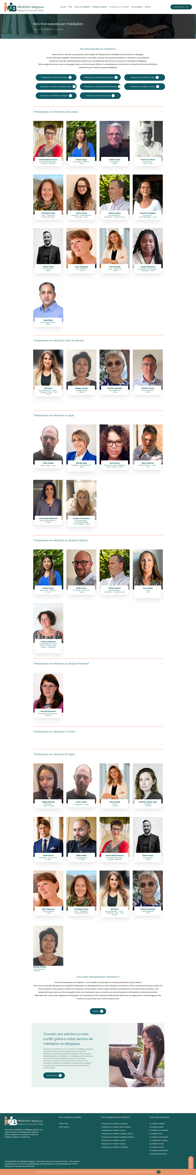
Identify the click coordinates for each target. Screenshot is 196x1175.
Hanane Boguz (81, 160)
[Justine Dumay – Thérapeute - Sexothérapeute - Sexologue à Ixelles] (81, 195)
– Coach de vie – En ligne (48, 858)
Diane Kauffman (148, 463)
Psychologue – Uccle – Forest (148, 162)
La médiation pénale (156, 1127)
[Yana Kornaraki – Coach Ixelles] (115, 248)
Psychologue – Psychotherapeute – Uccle (147, 216)
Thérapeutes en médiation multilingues (114, 1147)
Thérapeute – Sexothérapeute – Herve (81, 466)
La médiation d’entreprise (158, 1154)
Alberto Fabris (48, 267)
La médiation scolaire (156, 1144)
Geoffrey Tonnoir (147, 388)
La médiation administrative (159, 1150)
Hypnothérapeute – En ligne (81, 858)
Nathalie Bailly (81, 463)
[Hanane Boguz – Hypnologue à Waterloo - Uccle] (81, 141)
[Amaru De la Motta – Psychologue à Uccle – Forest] (148, 141)
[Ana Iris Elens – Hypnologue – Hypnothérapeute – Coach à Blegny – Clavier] (115, 444)
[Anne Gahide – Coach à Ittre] (148, 569)
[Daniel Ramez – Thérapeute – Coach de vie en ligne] (48, 837)
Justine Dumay (81, 213)
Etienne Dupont (115, 213)
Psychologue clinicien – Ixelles (48, 323)
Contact (148, 7)
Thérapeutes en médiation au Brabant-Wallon (117, 1133)
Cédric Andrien (48, 463)
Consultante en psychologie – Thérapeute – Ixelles (148, 269)
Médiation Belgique (42, 1108)
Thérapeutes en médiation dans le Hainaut (116, 1127)
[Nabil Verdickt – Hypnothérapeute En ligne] (81, 837)
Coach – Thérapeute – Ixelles (114, 269)
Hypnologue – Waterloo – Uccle (81, 162)
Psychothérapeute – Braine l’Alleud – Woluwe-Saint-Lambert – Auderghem (48, 645)
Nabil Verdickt (81, 855)
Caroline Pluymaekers (81, 518)
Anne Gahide (148, 588)
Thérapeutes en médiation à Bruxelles (114, 1123)
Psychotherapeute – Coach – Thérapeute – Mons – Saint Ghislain (48, 392)
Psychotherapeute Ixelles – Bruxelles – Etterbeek (48, 162)
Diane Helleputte (81, 267)
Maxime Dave (81, 588)
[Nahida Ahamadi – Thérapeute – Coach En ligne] (48, 783)
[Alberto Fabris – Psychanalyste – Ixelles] (48, 248)
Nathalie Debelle (81, 388)
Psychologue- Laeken (114, 162)
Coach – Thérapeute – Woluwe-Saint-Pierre (48, 216)
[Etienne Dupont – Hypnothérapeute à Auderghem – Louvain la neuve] (115, 195)
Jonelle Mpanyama (148, 267)
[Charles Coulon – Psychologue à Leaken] (115, 141)
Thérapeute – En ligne (81, 804)
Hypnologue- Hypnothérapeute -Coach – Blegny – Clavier (114, 466)
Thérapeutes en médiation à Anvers (113, 1140)
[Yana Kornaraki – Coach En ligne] (115, 783)
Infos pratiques (137, 7)
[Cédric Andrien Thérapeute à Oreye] (48, 444)
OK (159, 1172)
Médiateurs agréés (99, 7)
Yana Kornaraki (114, 267)
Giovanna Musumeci (48, 711)
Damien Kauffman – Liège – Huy (148, 466)
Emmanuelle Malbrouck (48, 518)
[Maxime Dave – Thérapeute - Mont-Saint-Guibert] (81, 569)
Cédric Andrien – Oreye (48, 465)
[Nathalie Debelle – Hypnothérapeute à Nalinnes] (81, 370)
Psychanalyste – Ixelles (48, 269)
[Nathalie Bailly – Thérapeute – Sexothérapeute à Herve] (81, 444)
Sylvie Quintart (64, 1127)
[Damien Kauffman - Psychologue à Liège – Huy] (148, 444)
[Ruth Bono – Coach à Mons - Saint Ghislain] (48, 370)
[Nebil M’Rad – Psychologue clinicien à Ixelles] (48, 302)
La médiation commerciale (158, 1137)
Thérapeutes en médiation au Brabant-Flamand (117, 1137)
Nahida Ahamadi (48, 802)
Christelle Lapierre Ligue (148, 802)
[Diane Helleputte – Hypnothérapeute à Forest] (81, 248)
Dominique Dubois (48, 213)
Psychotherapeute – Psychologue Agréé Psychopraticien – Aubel (81, 522)
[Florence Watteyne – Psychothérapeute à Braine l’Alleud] (48, 623)
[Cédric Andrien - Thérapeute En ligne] (81, 783)
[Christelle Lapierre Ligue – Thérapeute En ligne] (148, 783)
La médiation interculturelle (159, 1130)
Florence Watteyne (48, 642)
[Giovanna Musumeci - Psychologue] (48, 693)
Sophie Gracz (63, 1123)
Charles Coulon (114, 160)
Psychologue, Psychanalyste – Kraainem (48, 714)
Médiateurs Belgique (45, 1103)
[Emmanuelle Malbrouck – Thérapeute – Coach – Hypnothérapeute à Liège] (48, 500)
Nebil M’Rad (48, 320)
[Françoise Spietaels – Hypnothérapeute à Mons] (115, 370)
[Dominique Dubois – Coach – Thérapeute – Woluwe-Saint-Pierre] (48, 195)
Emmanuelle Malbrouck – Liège (48, 521)
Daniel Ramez (48, 855)
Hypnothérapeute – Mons (114, 391)
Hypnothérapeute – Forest (81, 269)
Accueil (63, 7)
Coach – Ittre (148, 591)
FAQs (70, 7)
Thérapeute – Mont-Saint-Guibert (81, 591)
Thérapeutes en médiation (119, 7)
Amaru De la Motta (148, 160)
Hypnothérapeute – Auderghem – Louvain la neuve (114, 216)
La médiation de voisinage (158, 1140)
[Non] (193, 1172)
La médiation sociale (156, 1147)
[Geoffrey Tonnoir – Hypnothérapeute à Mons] (148, 370)
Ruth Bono (48, 388)
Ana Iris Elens (115, 463)
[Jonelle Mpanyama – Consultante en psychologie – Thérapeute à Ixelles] (148, 248)
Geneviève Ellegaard (148, 213)
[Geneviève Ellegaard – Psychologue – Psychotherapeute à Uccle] (148, 195)
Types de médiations (82, 7)
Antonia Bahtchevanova (48, 160)
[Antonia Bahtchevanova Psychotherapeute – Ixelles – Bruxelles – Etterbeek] (48, 141)
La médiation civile (155, 1133)
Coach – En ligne (114, 805)
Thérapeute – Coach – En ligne (48, 805)
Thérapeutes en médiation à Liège (113, 1130)
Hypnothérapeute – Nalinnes (81, 391)
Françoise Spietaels (114, 388)
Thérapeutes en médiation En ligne (113, 1144)
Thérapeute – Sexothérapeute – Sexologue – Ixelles (81, 216)
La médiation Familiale (157, 1123)
